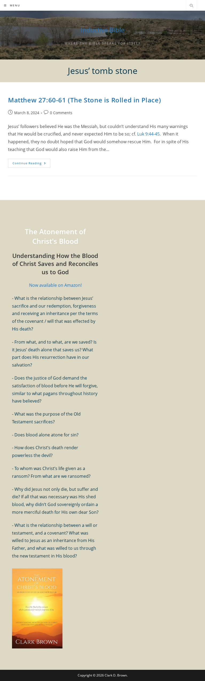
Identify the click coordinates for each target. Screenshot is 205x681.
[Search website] (191, 6)
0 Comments (61, 112)
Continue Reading (31, 164)
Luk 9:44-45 (148, 134)
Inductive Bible (102, 29)
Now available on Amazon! (55, 285)
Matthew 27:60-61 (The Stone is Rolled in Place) (84, 99)
